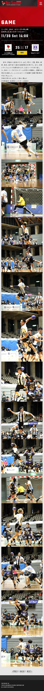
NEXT (29, 671)
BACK (22, 671)
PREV (15, 671)
